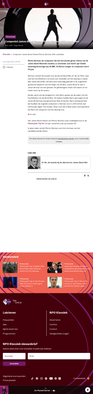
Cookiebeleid (79, 378)
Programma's (9, 334)
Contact (53, 329)
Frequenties (8, 320)
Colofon (53, 325)
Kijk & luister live (10, 329)
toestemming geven (65, 139)
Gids (5, 325)
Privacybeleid (9, 380)
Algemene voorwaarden (14, 376)
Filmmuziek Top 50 (36, 123)
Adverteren (54, 320)
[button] (87, 389)
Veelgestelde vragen (59, 334)
